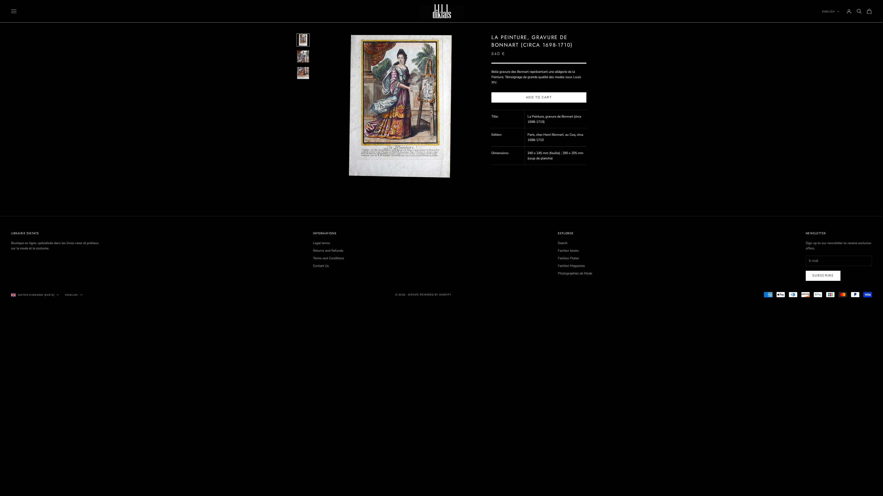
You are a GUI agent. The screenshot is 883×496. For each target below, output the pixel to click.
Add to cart (539, 97)
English (828, 11)
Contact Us (321, 266)
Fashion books (568, 250)
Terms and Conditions (328, 258)
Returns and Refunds (328, 250)
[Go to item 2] (303, 56)
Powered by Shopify (435, 294)
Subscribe (823, 275)
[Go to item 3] (303, 73)
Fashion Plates (568, 258)
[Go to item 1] (303, 40)
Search (563, 243)
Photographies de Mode (575, 273)
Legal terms (321, 243)
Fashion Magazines (571, 266)
